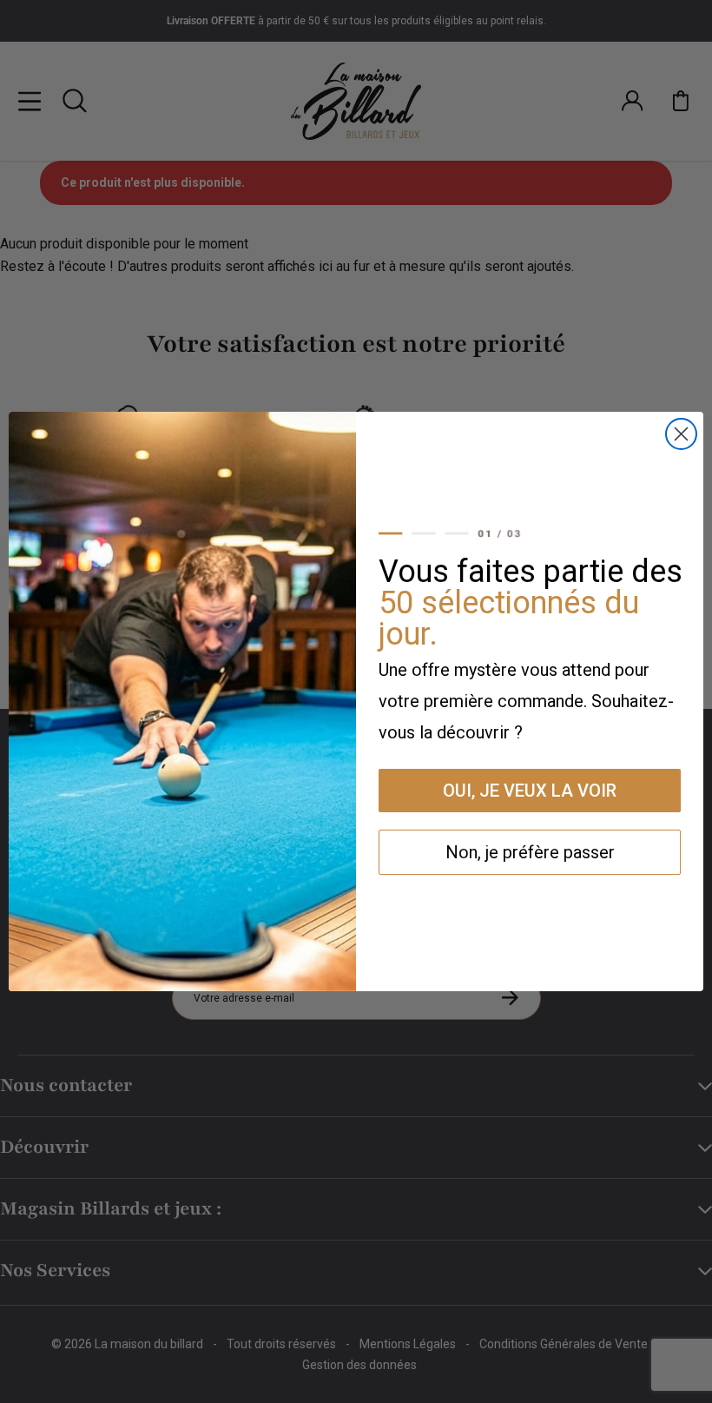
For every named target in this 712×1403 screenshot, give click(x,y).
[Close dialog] (681, 434)
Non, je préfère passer (530, 852)
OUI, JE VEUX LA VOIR (529, 790)
